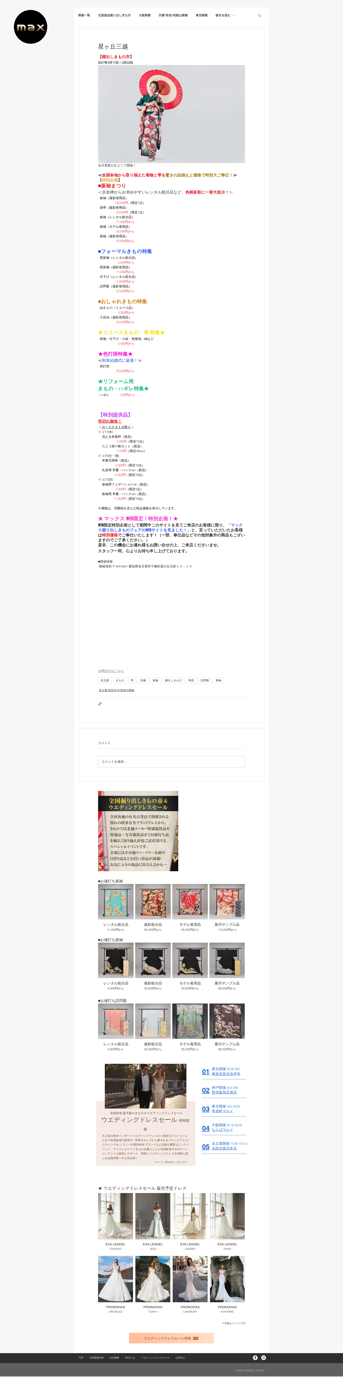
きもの (120, 680)
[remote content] (171, 619)
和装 (191, 680)
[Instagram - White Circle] (263, 1357)
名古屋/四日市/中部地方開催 (116, 690)
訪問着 (205, 680)
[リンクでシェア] (100, 704)
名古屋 (105, 680)
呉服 (143, 680)
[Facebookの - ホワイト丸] (255, 1357)
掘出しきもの (173, 680)
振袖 (155, 680)
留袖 (218, 680)
